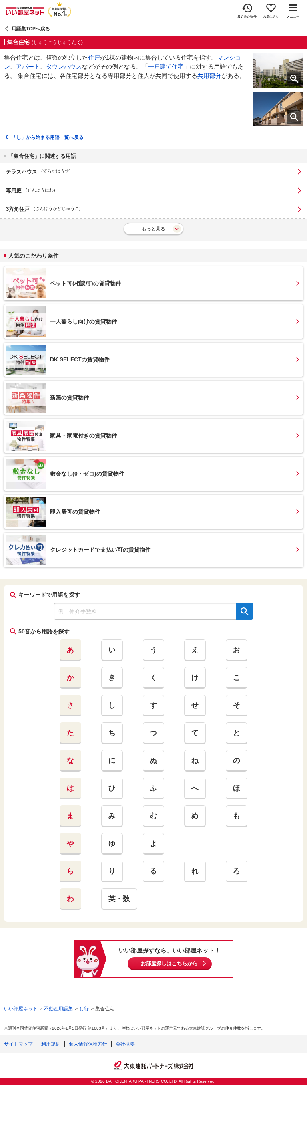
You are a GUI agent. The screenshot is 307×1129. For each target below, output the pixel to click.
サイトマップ (18, 1044)
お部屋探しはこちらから (169, 963)
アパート (28, 66)
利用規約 (50, 1044)
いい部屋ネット (21, 1009)
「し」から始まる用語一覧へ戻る (48, 137)
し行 (84, 1009)
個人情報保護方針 (88, 1044)
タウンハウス (64, 66)
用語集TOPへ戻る (31, 28)
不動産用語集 (58, 1009)
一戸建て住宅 (166, 66)
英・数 (119, 899)
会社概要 (125, 1044)
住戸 (94, 57)
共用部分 (209, 75)
